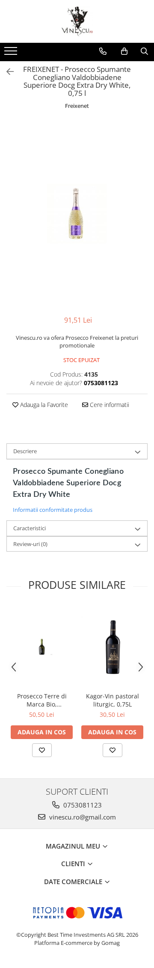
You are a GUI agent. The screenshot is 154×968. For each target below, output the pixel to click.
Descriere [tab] (25, 451)
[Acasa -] (77, 21)
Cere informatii (108, 405)
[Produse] (11, 53)
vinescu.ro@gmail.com (81, 817)
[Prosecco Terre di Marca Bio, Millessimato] (42, 647)
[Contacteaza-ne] (103, 51)
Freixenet (77, 106)
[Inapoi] (6, 71)
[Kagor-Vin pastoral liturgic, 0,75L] (112, 647)
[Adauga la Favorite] (42, 750)
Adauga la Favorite (43, 405)
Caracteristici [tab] (29, 528)
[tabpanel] (77, 213)
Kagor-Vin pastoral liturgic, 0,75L (112, 700)
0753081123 (82, 805)
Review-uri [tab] (30, 544)
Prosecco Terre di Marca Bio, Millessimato (42, 700)
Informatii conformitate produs (52, 510)
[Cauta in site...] (144, 51)
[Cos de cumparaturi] (124, 51)
